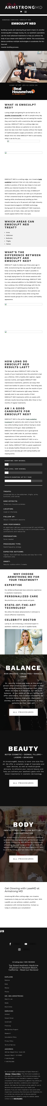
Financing (8, 1026)
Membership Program (11, 1029)
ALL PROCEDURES (23, 712)
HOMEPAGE (6, 19)
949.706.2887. (18, 1098)
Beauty (7, 988)
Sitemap (7, 1074)
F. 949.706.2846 (9, 1061)
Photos (7, 991)
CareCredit (8, 1022)
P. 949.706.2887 (9, 1058)
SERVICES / (15, 19)
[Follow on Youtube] (26, 944)
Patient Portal (9, 1018)
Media (6, 1003)
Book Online (8, 1007)
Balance (7, 980)
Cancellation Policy (11, 1037)
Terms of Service (10, 1045)
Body (6, 984)
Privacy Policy (9, 1041)
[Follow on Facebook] (10, 944)
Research (8, 1033)
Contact (7, 1014)
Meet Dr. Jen (9, 999)
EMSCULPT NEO (25, 19)
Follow (17, 944)
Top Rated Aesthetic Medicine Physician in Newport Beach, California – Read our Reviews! (23, 967)
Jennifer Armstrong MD (13, 115)
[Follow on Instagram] (19, 949)
